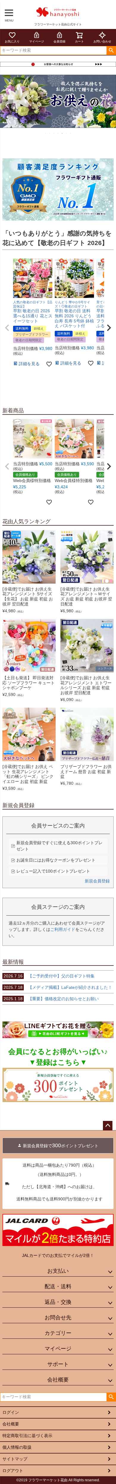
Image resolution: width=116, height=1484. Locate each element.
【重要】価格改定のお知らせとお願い (51, 998)
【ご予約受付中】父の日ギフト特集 (49, 976)
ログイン (10, 1412)
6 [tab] (66, 133)
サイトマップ (14, 1459)
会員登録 (59, 41)
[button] (7, 327)
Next (109, 105)
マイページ (36, 41)
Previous (7, 105)
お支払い (58, 1271)
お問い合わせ (102, 41)
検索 (111, 50)
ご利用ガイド (62, 929)
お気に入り (12, 41)
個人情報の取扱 (17, 1447)
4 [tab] (58, 133)
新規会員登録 (97, 881)
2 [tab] (49, 133)
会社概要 (58, 1380)
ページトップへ (107, 1125)
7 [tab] (70, 133)
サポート (58, 1364)
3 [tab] (54, 133)
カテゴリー (58, 1333)
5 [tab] (62, 133)
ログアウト (12, 1470)
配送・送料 (58, 1286)
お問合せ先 (58, 1318)
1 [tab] (45, 133)
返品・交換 (58, 1302)
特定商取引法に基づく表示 (27, 1435)
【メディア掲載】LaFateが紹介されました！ (58, 987)
